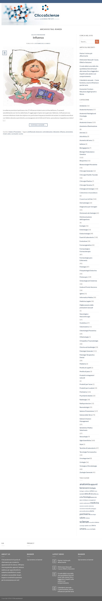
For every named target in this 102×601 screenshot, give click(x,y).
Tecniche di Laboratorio (88, 448)
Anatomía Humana (86, 109)
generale (94, 497)
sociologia (82, 525)
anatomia (85, 484)
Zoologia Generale (86, 472)
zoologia (92, 529)
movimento (82, 508)
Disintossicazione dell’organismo (86, 218)
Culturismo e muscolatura (88, 193)
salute (9, 134)
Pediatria (83, 364)
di (89, 493)
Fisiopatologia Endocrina (88, 270)
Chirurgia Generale (86, 171)
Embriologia (84, 230)
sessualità (91, 522)
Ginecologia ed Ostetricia (88, 281)
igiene (81, 500)
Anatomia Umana (86, 122)
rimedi (5, 134)
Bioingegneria (84, 148)
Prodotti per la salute (87, 388)
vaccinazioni (14, 134)
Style (81, 444)
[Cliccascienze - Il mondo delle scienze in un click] (36, 14)
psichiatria (85, 514)
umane (88, 529)
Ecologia (82, 226)
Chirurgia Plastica (86, 181)
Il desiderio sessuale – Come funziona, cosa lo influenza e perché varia (89, 82)
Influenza (38, 37)
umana (83, 528)
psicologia (93, 514)
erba (97, 494)
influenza (62, 132)
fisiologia (87, 497)
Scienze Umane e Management (85, 420)
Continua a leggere (38, 125)
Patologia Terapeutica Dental (87, 356)
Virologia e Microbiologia (88, 466)
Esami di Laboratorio (87, 237)
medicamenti (87, 503)
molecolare (91, 506)
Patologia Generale (86, 351)
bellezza (82, 144)
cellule (92, 491)
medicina (94, 502)
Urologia (83, 462)
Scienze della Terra (86, 415)
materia (81, 503)
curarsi (82, 494)
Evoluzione (83, 241)
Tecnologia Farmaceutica (88, 452)
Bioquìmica (83, 161)
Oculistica (83, 323)
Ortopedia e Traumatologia (89, 341)
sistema (96, 522)
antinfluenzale (31, 132)
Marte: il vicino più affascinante (86, 54)
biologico (82, 491)
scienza (87, 518)
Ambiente (83, 106)
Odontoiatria (84, 327)
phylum (87, 511)
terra (94, 525)
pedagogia (93, 508)
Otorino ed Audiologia (87, 347)
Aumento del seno (86, 140)
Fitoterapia (83, 277)
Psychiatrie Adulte (86, 396)
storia (90, 525)
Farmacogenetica (85, 245)
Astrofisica (83, 136)
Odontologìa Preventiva (88, 330)
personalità (82, 511)
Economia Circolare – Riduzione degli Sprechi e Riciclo (88, 91)
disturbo (93, 494)
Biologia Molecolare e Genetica (87, 153)
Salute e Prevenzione (38, 34)
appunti (94, 484)
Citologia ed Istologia (87, 189)
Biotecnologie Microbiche (88, 164)
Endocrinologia (85, 233)
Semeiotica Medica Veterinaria (86, 429)
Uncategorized (85, 458)
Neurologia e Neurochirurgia (85, 315)
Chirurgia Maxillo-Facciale (89, 175)
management (92, 500)
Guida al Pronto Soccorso (88, 287)
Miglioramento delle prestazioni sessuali (86, 306)
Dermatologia (84, 203)
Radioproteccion (85, 403)
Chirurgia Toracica (86, 185)
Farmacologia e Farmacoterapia (85, 250)
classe (95, 491)
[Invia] (97, 42)
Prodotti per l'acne (86, 384)
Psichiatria (83, 392)
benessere (39, 132)
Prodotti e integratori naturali (87, 376)
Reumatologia (84, 407)
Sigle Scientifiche (85, 440)
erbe (81, 497)
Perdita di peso (85, 371)
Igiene (82, 293)
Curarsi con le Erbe (86, 199)
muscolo (88, 508)
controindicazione (47, 132)
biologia (93, 488)
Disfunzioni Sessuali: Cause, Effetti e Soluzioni (89, 61)
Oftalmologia (84, 337)
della (86, 494)
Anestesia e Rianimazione (88, 126)
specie (86, 525)
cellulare (87, 491)
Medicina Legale (85, 301)
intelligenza (86, 500)
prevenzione (69, 132)
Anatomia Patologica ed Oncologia (88, 114)
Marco (48, 43)
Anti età (82, 133)
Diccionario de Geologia (88, 213)
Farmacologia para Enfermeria (86, 259)
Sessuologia (84, 436)
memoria (82, 506)
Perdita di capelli (85, 368)
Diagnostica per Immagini (88, 207)
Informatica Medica (86, 297)
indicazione (56, 132)
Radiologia (83, 399)
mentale (86, 506)
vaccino (21, 134)
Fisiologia (83, 267)
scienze (84, 521)
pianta (92, 511)
